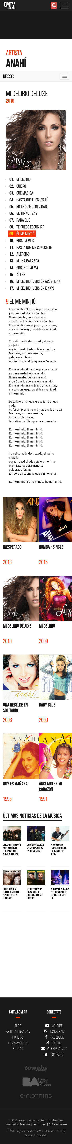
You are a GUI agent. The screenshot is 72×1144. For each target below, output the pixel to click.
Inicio (18, 1026)
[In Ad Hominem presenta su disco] (12, 877)
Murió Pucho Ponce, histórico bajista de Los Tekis (58, 849)
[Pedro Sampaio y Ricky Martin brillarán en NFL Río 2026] (36, 877)
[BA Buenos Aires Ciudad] (36, 1082)
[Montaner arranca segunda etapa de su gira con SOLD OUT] (60, 877)
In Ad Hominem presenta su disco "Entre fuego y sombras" (11, 893)
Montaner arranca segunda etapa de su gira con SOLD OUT (60, 893)
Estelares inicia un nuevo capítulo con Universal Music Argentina (12, 849)
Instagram (57, 1031)
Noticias (18, 1037)
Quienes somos (57, 1048)
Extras (18, 1048)
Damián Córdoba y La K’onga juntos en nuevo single (35, 847)
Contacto (57, 1054)
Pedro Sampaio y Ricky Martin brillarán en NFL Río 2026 (35, 893)
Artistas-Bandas (18, 1031)
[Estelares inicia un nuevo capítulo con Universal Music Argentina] (12, 833)
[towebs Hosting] (36, 1068)
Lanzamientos (18, 1043)
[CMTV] (9, 5)
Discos (8, 76)
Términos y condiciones (33, 1124)
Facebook (57, 1037)
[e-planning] (36, 1096)
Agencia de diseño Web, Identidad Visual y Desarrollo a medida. (40, 1133)
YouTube (57, 1026)
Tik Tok (57, 1043)
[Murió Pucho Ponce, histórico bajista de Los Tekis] (60, 833)
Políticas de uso (57, 1124)
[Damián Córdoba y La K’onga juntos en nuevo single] (36, 833)
